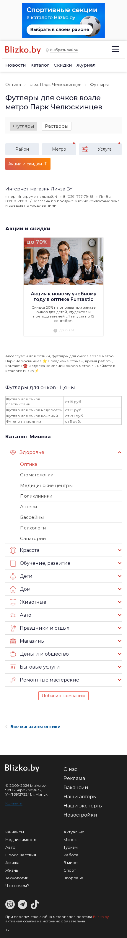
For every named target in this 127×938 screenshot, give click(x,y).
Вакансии (76, 787)
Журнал (86, 65)
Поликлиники (36, 496)
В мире (71, 862)
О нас (70, 769)
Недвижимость (20, 839)
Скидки (63, 65)
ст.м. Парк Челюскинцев (56, 84)
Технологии (16, 878)
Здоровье (73, 878)
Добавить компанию (63, 695)
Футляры (23, 126)
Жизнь (11, 870)
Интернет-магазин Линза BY (38, 189)
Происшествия (20, 855)
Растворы (56, 126)
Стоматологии (36, 475)
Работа (71, 855)
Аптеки (28, 506)
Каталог (39, 65)
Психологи (33, 528)
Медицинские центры (46, 485)
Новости (15, 65)
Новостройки (80, 815)
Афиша (12, 862)
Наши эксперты (83, 806)
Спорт (70, 870)
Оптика (13, 84)
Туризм (71, 847)
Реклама (74, 778)
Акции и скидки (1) (28, 164)
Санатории (33, 538)
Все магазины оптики (35, 726)
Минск (70, 839)
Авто (10, 847)
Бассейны (32, 517)
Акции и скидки (28, 228)
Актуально (74, 832)
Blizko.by (101, 916)
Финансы (14, 832)
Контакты (13, 803)
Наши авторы (80, 796)
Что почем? (17, 885)
